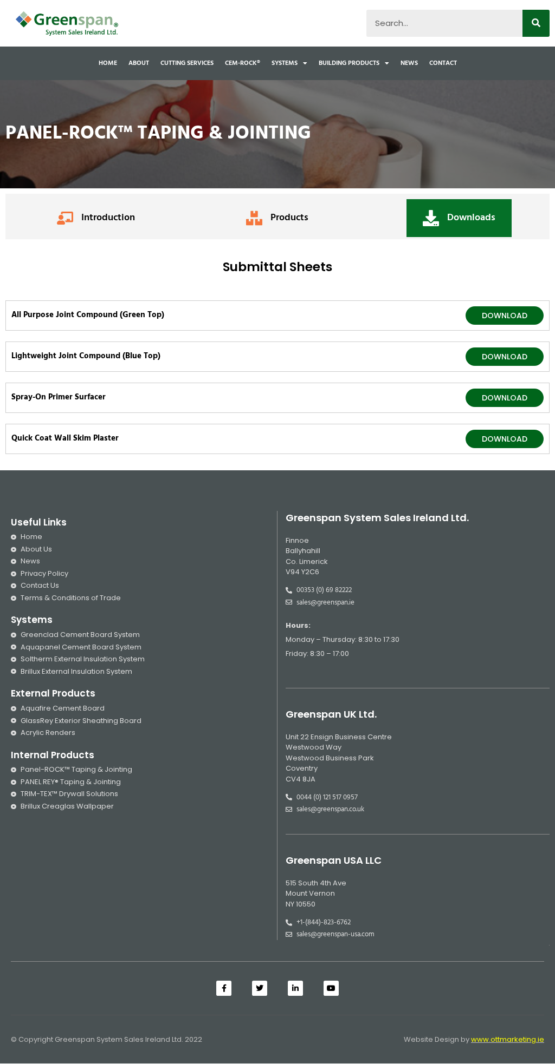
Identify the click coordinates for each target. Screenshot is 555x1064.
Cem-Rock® (242, 63)
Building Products (349, 63)
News (409, 63)
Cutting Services (187, 63)
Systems (285, 63)
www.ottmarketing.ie (507, 1039)
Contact (443, 63)
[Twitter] (259, 988)
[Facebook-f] (223, 988)
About (138, 63)
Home (108, 63)
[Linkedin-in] (295, 988)
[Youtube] (331, 988)
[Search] (536, 23)
